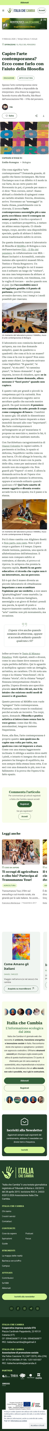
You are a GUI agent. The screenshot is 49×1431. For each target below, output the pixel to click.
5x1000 (5, 1283)
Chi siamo (6, 1211)
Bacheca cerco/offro (11, 1260)
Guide (5, 1243)
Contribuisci (7, 1278)
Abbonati (24, 1081)
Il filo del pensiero (26, 44)
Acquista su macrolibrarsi (19, 989)
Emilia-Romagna (10, 162)
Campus (6, 1265)
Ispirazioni (10, 44)
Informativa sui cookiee (19, 1421)
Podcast (29, 1233)
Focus (28, 1238)
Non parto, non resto (15, 543)
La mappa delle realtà (12, 1255)
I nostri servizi (8, 1216)
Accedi (42, 10)
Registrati (24, 804)
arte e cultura (26, 78)
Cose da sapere (9, 1233)
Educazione (9, 78)
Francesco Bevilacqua (11, 903)
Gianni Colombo (11, 446)
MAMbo (21, 246)
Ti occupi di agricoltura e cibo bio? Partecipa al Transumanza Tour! (20, 876)
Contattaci (7, 1221)
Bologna (26, 162)
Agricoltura (9, 885)
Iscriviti (24, 1150)
